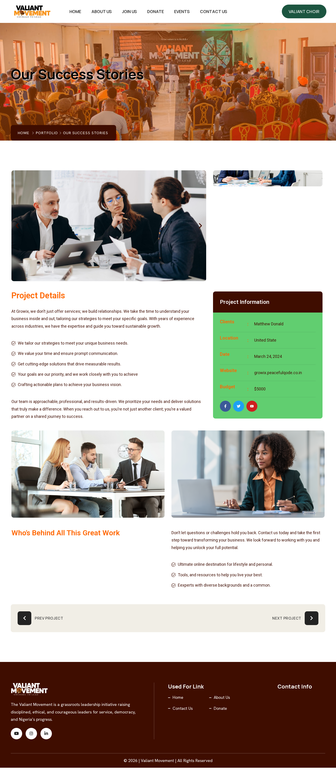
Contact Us (213, 11)
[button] (17, 225)
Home (75, 11)
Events (182, 11)
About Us (101, 11)
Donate (155, 11)
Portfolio (47, 133)
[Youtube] (251, 406)
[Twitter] (238, 406)
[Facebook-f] (225, 406)
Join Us (129, 11)
